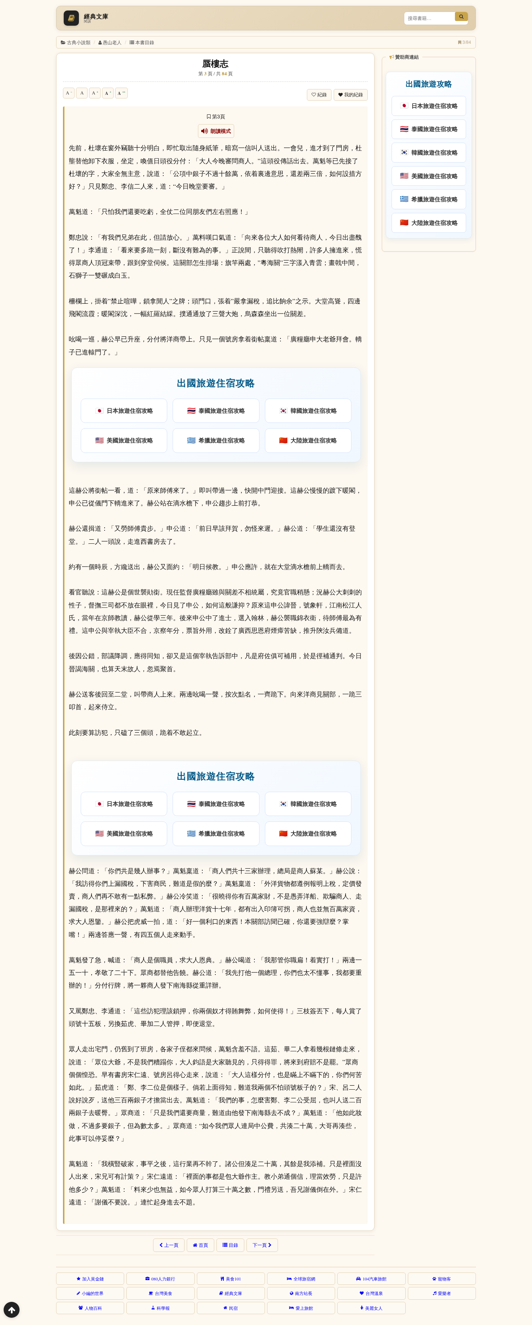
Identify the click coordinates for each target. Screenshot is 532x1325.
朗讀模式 (219, 131)
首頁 (203, 1245)
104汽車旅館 (375, 1279)
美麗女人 (374, 1308)
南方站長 (303, 1293)
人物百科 (93, 1308)
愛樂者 (444, 1293)
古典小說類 (78, 42)
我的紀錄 (353, 95)
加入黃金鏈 (93, 1279)
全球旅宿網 (304, 1279)
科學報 (163, 1308)
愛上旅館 (304, 1308)
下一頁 (260, 1245)
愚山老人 (112, 42)
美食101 (233, 1279)
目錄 (233, 1245)
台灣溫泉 (374, 1293)
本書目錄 (144, 42)
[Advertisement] (428, 365)
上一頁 (171, 1245)
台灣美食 (163, 1293)
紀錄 (322, 95)
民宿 (233, 1308)
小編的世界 (93, 1293)
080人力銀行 (163, 1279)
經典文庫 (233, 1293)
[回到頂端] (12, 1310)
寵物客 (444, 1279)
